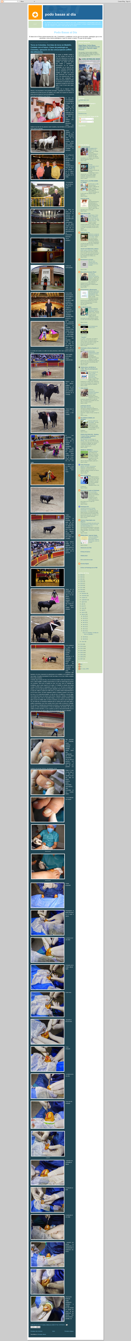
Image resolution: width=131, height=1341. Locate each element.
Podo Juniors (84, 388)
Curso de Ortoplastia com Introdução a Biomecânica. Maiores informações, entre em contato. (94, 539)
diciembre (84, 593)
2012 (81, 648)
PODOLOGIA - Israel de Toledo (89, 535)
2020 (81, 581)
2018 (81, 585)
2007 (81, 659)
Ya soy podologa (93, 491)
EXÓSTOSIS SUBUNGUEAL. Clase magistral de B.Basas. (94, 352)
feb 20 (84, 618)
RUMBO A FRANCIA (93, 451)
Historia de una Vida (86, 547)
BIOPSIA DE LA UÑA (94, 184)
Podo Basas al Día (60, 14)
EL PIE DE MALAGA (86, 307)
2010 (81, 652)
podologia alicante (86, 405)
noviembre (84, 595)
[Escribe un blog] (33, 1327)
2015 (81, 591)
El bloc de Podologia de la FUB (89, 567)
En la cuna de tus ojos (87, 559)
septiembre (84, 599)
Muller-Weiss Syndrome (86, 407)
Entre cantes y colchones (87, 250)
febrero (83, 614)
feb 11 (84, 628)
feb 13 (84, 626)
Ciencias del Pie (85, 198)
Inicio (53, 1331)
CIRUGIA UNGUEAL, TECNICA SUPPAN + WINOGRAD (93, 310)
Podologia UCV (85, 506)
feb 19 (84, 620)
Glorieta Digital (85, 563)
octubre (84, 597)
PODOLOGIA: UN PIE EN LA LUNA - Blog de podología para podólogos (89, 369)
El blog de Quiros (85, 551)
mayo (83, 608)
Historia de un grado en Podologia (90, 490)
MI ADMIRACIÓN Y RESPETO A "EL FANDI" (93, 150)
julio (83, 604)
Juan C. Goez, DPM (83, 668)
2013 (81, 646)
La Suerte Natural (85, 147)
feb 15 (84, 624)
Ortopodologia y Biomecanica (89, 289)
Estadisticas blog (82, 113)
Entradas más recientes (36, 1331)
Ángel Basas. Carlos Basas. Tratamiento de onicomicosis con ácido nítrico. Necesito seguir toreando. (89, 47)
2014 (81, 644)
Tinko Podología (85, 464)
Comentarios (84, 121)
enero (83, 641)
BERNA (80, 664)
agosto (83, 601)
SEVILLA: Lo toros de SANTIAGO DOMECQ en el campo (94, 235)
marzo (83, 612)
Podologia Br (84, 324)
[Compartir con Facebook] (37, 1327)
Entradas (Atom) (42, 1334)
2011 (81, 650)
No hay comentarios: (60, 1324)
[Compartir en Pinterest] (39, 1327)
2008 (81, 656)
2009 (81, 654)
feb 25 (84, 616)
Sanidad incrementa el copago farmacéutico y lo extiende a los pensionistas (88, 509)
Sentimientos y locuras (87, 259)
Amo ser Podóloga (86, 475)
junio (83, 606)
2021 (81, 579)
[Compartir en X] (35, 1327)
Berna (79, 666)
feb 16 (84, 622)
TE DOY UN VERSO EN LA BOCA (89, 248)
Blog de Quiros (85, 163)
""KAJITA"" (84, 337)
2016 (81, 589)
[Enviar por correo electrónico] (31, 1327)
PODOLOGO (84, 555)
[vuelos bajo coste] (83, 100)
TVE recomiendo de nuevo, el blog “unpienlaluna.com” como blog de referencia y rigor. (93, 374)
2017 (81, 587)
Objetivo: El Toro (85, 232)
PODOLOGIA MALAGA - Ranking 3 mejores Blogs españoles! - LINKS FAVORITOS (90, 436)
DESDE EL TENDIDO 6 (87, 449)
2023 (81, 575)
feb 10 (84, 630)
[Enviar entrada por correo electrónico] (66, 1324)
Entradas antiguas (69, 1331)
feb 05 (84, 636)
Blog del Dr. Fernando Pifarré (88, 272)
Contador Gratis (82, 107)
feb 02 (84, 639)
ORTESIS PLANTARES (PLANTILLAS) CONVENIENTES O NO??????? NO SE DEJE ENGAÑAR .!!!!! (90, 525)
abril (83, 610)
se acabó (83, 338)
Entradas (83, 119)
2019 (81, 583)
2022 (81, 577)
